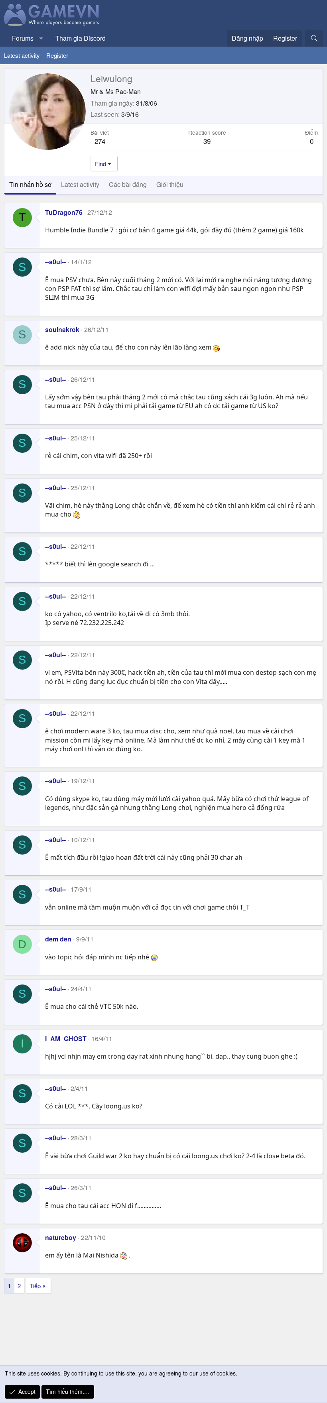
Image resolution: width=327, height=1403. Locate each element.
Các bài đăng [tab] (128, 184)
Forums (22, 38)
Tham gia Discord (80, 38)
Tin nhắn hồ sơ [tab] (30, 184)
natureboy (60, 1237)
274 (100, 141)
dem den (58, 938)
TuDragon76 (64, 212)
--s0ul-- (55, 261)
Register (57, 55)
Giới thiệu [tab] (169, 184)
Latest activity (22, 55)
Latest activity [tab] (80, 184)
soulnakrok (62, 329)
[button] (41, 38)
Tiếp (35, 1285)
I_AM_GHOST (66, 1038)
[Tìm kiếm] (314, 38)
